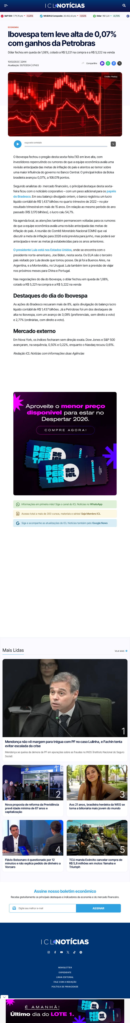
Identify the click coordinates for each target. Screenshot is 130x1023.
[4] (33, 837)
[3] (97, 782)
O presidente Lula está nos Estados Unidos (42, 250)
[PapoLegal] (102, 63)
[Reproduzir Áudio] (17, 144)
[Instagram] (48, 952)
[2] (33, 782)
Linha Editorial (65, 977)
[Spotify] (81, 952)
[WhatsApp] (108, 63)
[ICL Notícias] (65, 5)
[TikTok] (74, 952)
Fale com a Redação (65, 982)
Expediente (65, 972)
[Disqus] (65, 578)
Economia (13, 27)
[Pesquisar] (124, 5)
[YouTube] (61, 952)
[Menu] (6, 5)
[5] (97, 837)
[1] (65, 698)
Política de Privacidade (65, 986)
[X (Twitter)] (119, 63)
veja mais (120, 651)
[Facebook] (114, 63)
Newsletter (65, 967)
